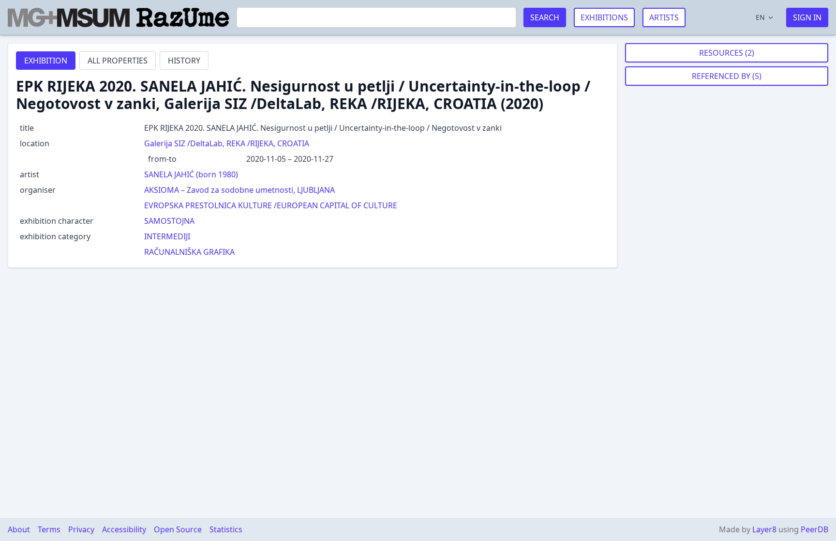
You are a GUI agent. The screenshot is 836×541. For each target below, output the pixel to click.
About (19, 529)
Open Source (178, 529)
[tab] (45, 60)
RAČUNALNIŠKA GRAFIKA (189, 252)
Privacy (81, 529)
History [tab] (184, 60)
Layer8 (764, 529)
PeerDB (814, 529)
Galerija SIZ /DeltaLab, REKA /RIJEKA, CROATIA (226, 143)
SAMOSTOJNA (169, 221)
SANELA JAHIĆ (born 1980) (191, 174)
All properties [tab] (118, 60)
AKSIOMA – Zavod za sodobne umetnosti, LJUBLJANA (239, 190)
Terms (49, 529)
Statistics (225, 529)
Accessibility (124, 529)
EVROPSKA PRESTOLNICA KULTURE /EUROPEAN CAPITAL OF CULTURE (270, 205)
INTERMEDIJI (167, 236)
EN (760, 17)
